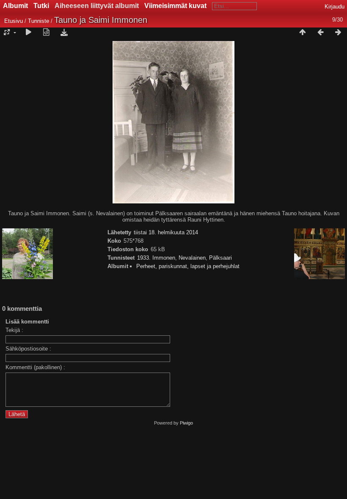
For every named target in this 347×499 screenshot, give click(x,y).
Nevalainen (192, 258)
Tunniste (38, 21)
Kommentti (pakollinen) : (35, 367)
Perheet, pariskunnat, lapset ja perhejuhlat (188, 266)
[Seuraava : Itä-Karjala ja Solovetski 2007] (338, 32)
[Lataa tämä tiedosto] (64, 32)
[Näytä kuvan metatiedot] (46, 32)
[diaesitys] (28, 32)
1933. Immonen (156, 258)
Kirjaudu (334, 6)
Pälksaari (220, 258)
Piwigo (186, 422)
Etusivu (13, 21)
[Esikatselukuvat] (302, 32)
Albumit (15, 5)
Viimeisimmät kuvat (175, 5)
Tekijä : (14, 330)
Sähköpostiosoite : (28, 348)
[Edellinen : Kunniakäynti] (320, 32)
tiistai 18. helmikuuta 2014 (166, 232)
